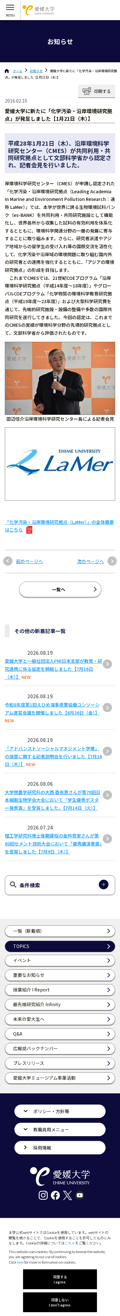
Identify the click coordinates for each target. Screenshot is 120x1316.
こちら (70, 1242)
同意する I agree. (60, 1279)
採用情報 (42, 1147)
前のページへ (29, 561)
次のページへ (90, 561)
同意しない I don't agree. (60, 1302)
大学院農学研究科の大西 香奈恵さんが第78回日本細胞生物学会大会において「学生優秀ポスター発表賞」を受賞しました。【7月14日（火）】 (52, 800)
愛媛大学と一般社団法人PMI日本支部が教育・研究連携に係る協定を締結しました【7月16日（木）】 (53, 669)
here (20, 1262)
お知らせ (36, 70)
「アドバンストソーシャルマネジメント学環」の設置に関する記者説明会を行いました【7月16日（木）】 (53, 756)
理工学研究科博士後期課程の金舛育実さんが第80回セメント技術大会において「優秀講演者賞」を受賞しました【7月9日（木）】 (53, 843)
